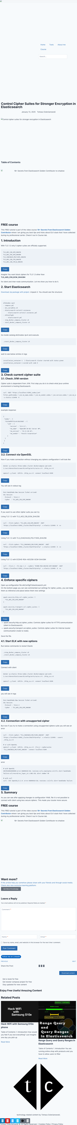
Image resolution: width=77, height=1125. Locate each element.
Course (43, 49)
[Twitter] (12, 1120)
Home (43, 45)
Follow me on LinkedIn (11, 957)
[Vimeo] (17, 1120)
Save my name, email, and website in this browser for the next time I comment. (32, 942)
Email (43, 937)
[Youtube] (7, 1120)
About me (62, 45)
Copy (5, 269)
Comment (6, 909)
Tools (51, 45)
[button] (57, 53)
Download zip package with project (15, 292)
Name (5, 937)
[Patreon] (27, 1120)
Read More (5, 1042)
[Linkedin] (2, 1120)
